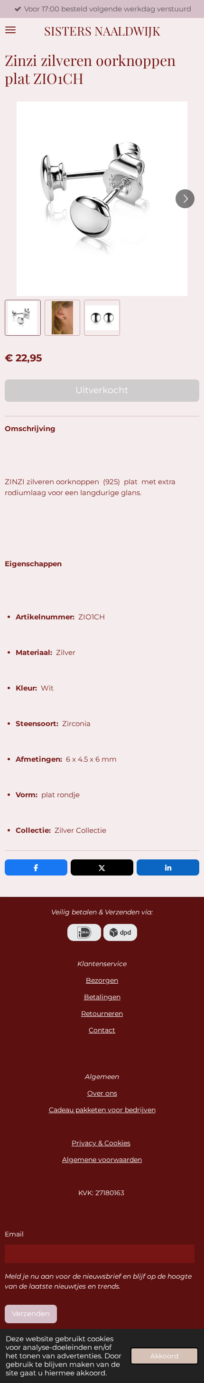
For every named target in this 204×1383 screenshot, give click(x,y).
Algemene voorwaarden (102, 1159)
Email (14, 1234)
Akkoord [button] (164, 1356)
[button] (23, 318)
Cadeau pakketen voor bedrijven (102, 1110)
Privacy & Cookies (101, 1143)
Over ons (102, 1093)
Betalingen (102, 997)
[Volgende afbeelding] (185, 198)
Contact (102, 1030)
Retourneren (102, 1013)
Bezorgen (102, 980)
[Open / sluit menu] (10, 30)
